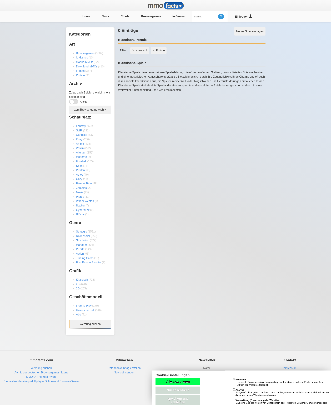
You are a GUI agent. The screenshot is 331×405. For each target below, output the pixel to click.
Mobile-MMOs (84, 62)
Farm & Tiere (84, 183)
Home (86, 16)
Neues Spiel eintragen (250, 31)
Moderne (81, 156)
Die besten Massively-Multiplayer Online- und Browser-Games (41, 381)
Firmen (80, 70)
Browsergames (151, 16)
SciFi (79, 130)
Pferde (80, 196)
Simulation (82, 240)
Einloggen (242, 16)
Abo (78, 314)
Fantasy (81, 126)
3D (78, 288)
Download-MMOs (86, 66)
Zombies (81, 187)
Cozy (79, 178)
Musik (79, 192)
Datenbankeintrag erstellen (124, 368)
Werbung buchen (90, 324)
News (105, 16)
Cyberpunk (82, 210)
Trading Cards (84, 258)
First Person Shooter (88, 262)
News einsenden (124, 372)
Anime (80, 143)
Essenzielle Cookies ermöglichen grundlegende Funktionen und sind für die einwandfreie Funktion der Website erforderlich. (279, 382)
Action (80, 253)
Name (207, 368)
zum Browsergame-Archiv (90, 109)
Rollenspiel (83, 236)
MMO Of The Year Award (41, 376)
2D (78, 284)
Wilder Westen (85, 201)
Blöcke (80, 214)
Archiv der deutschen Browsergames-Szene (41, 372)
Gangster (81, 134)
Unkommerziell (85, 310)
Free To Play (84, 305)
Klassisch (82, 279)
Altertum (81, 152)
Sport (79, 165)
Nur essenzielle (178, 390)
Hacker (80, 205)
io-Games (82, 57)
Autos (79, 174)
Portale (80, 75)
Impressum (289, 368)
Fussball (81, 161)
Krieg (79, 139)
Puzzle (80, 249)
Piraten (80, 170)
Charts (125, 16)
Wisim (80, 148)
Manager (81, 244)
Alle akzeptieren (178, 381)
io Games (178, 16)
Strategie (81, 231)
